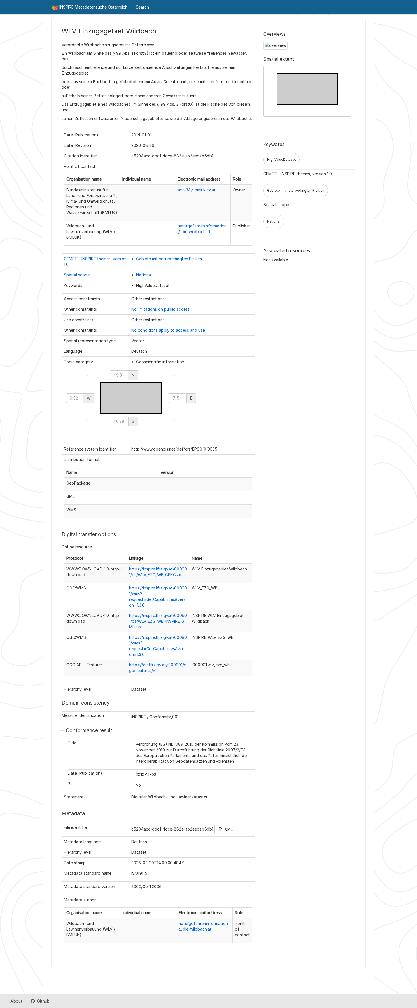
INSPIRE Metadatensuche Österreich (93, 7)
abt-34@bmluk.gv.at (197, 189)
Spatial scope (77, 274)
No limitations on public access (160, 309)
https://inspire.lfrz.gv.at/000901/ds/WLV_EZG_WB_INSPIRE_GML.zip (158, 621)
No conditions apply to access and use (168, 330)
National (144, 274)
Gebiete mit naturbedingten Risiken (169, 258)
